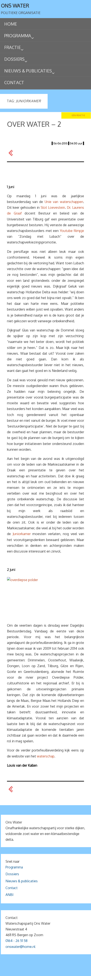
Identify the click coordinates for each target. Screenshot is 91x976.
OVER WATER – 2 (34, 124)
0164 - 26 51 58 (17, 941)
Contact (12, 888)
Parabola (52, 971)
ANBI (10, 895)
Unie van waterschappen (64, 202)
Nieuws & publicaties (22, 881)
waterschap (45, 756)
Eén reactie (78, 115)
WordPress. (70, 971)
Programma (14, 867)
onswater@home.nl (20, 946)
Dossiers (12, 874)
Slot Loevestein (53, 207)
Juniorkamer (22, 534)
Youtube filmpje (72, 231)
